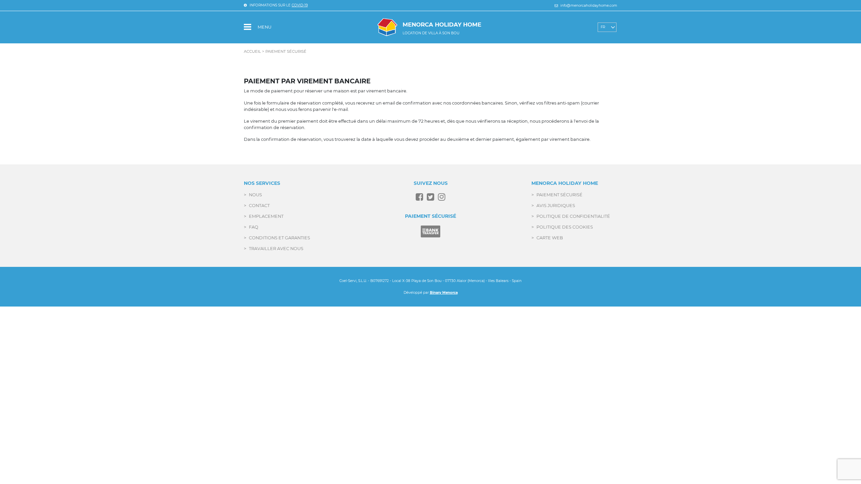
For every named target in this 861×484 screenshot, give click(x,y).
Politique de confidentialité (573, 216)
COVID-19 (300, 5)
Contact (259, 205)
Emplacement (266, 216)
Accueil (252, 51)
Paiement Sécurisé (559, 194)
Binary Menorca (444, 292)
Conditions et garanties (279, 237)
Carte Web (549, 237)
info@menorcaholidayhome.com (588, 5)
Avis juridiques (555, 205)
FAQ (253, 227)
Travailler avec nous (276, 248)
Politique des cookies (564, 227)
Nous (255, 194)
